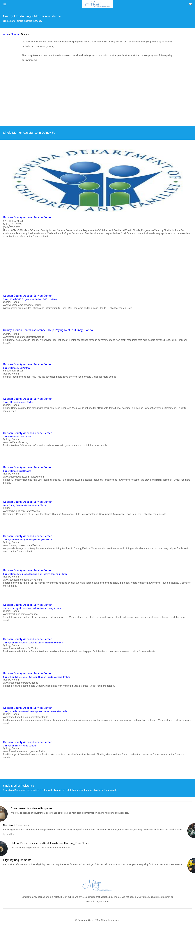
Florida (15, 34)
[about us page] (190, 4)
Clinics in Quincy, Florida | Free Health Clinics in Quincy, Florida (94, 612)
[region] (97, 96)
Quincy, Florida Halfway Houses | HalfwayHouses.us (96, 543)
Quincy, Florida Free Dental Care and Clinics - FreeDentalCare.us (80, 645)
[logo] (97, 4)
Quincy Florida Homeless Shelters (95, 405)
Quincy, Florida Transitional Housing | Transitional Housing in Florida (97, 715)
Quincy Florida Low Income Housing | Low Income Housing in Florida (96, 578)
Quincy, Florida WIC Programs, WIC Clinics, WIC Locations (68, 302)
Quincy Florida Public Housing (96, 475)
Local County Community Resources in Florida (85, 508)
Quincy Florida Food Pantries (60, 370)
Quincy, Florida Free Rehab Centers (93, 749)
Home (5, 34)
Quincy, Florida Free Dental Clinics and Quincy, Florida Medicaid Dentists (59, 679)
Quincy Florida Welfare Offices (55, 439)
